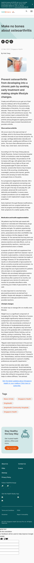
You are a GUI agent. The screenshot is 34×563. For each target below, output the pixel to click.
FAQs (3, 468)
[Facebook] (9, 486)
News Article (9, 399)
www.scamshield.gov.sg (21, 7)
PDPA (18, 510)
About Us (5, 464)
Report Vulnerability (22, 514)
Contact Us (22, 464)
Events (20, 468)
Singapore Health (24, 399)
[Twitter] (4, 486)
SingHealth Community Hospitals (16, 407)
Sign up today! (11, 448)
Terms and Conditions (8, 510)
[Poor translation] (5, 539)
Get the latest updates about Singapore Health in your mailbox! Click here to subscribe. (17, 383)
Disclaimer (4, 514)
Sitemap (4, 473)
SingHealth (8, 403)
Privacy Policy (6, 477)
